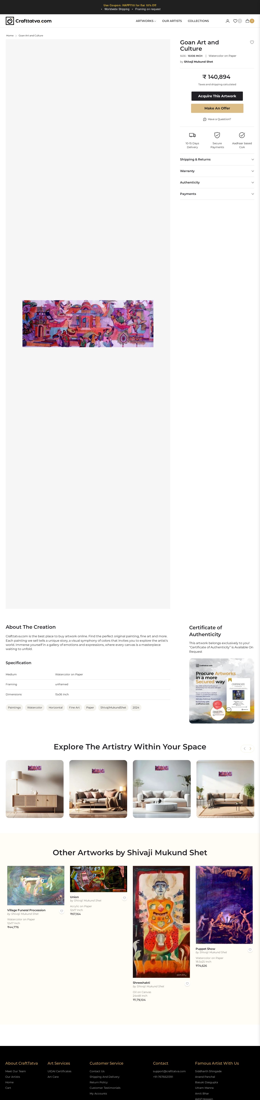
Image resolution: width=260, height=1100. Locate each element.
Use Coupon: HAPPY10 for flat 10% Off (130, 5)
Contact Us (97, 1071)
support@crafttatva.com (169, 1071)
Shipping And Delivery (105, 1076)
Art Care (53, 1076)
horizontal (56, 707)
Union (74, 897)
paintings (14, 707)
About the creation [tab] (31, 627)
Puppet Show (205, 949)
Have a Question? (219, 119)
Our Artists (12, 1076)
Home (10, 35)
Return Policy (99, 1082)
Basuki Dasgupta (206, 1082)
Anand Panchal (205, 1076)
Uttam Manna (204, 1088)
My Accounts (98, 1093)
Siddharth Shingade (208, 1071)
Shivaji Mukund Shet (198, 61)
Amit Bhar (202, 1093)
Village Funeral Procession (26, 910)
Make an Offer (217, 108)
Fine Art (74, 707)
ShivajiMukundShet (113, 707)
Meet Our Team (15, 1071)
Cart (8, 1088)
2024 (136, 707)
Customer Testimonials (105, 1088)
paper (90, 707)
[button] (250, 748)
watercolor (34, 707)
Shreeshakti (141, 982)
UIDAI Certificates (59, 1071)
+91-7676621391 (163, 1076)
